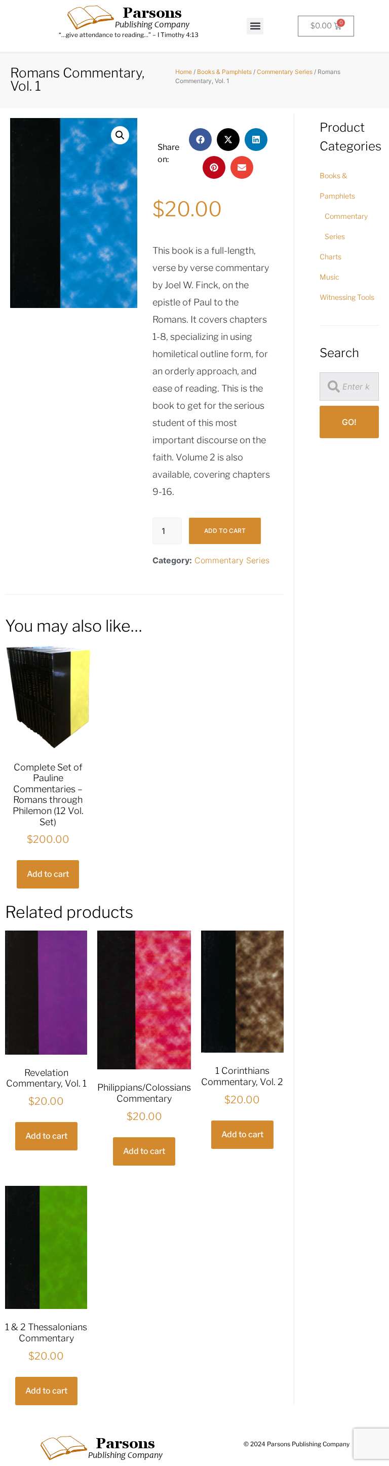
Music (329, 277)
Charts (330, 256)
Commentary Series (285, 71)
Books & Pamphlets (224, 71)
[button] (255, 26)
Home (183, 71)
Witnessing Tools (347, 297)
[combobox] (349, 386)
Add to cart (225, 530)
